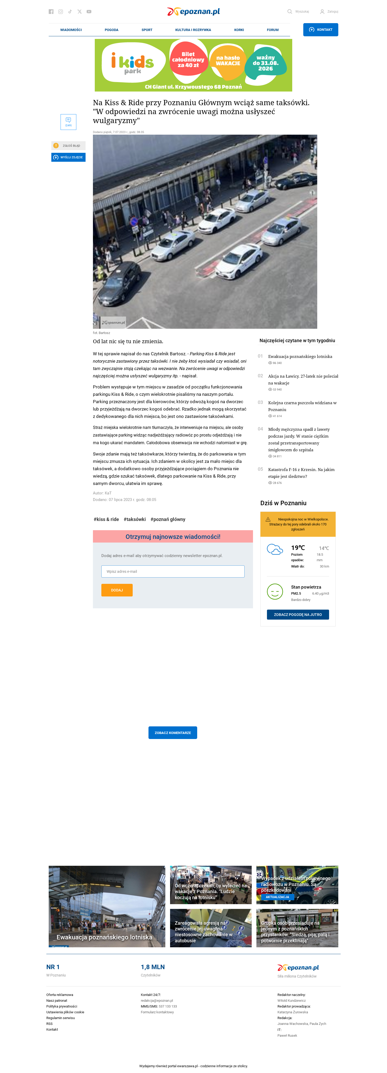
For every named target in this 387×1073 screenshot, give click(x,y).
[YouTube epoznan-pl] (89, 11)
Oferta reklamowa (59, 995)
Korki (239, 29)
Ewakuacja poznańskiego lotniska (300, 356)
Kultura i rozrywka (193, 29)
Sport (147, 29)
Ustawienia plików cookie (65, 1012)
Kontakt (325, 29)
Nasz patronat (56, 1000)
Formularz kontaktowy (157, 1012)
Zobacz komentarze (173, 733)
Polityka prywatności (61, 1006)
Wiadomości (71, 29)
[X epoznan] (79, 11)
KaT (108, 492)
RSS (49, 1023)
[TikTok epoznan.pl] (70, 11)
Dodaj (117, 590)
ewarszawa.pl (187, 1066)
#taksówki (135, 519)
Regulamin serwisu (60, 1018)
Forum (273, 29)
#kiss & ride (106, 519)
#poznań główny (168, 519)
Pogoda (111, 29)
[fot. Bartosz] (173, 232)
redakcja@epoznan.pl (157, 1000)
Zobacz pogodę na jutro (298, 614)
